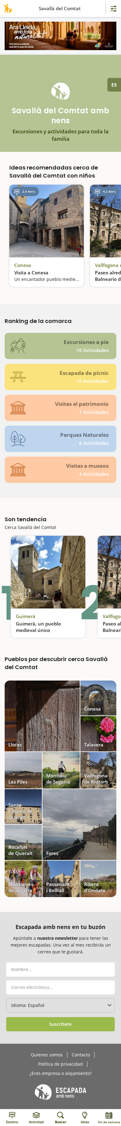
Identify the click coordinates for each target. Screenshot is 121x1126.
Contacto (81, 1055)
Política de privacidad (60, 1064)
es (114, 85)
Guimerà (25, 616)
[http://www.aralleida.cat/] (60, 36)
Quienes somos (47, 1055)
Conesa (22, 265)
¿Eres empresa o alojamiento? (61, 1073)
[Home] (7, 8)
